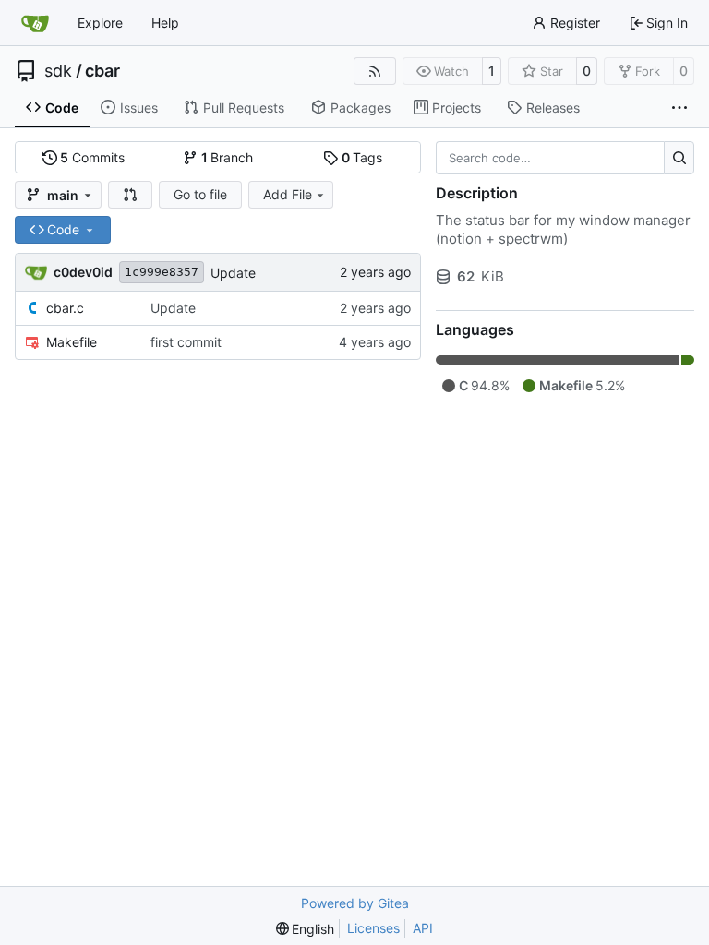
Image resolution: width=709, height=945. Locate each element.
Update (233, 273)
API (423, 928)
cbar (102, 71)
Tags (362, 157)
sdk (58, 71)
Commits (92, 157)
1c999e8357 (161, 272)
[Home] (35, 23)
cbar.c (65, 308)
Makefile (71, 342)
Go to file (200, 194)
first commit (186, 342)
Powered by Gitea (355, 903)
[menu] (305, 929)
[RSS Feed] (375, 71)
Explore (100, 22)
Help (165, 22)
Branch (227, 157)
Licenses (373, 928)
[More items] (679, 108)
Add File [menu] (287, 194)
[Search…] (679, 157)
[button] (130, 195)
